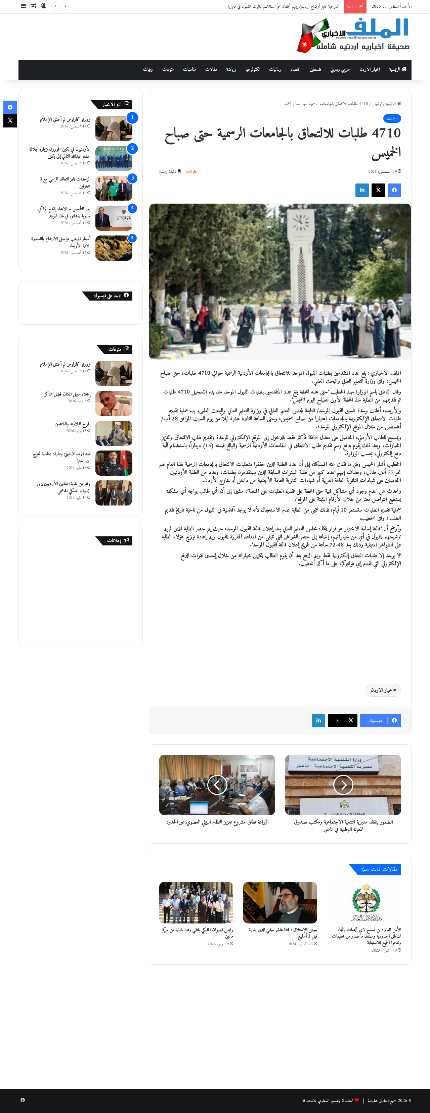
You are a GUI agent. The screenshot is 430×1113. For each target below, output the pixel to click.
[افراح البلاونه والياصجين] (113, 433)
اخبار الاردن (369, 69)
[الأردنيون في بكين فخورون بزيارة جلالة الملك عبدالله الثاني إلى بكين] (113, 158)
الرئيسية (395, 69)
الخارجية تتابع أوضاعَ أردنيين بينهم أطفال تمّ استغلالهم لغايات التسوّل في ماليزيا (284, 6)
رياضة (231, 69)
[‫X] (378, 190)
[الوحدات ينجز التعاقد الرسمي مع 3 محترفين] (113, 188)
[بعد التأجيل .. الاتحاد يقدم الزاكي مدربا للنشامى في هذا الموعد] (113, 218)
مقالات (211, 69)
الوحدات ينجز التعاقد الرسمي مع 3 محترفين (65, 183)
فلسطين (315, 69)
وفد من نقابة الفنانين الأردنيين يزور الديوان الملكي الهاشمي (63, 487)
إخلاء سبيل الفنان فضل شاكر (67, 394)
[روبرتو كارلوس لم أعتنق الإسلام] (113, 128)
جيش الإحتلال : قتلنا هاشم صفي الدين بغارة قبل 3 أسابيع (283, 933)
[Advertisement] (148, 35)
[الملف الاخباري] (349, 36)
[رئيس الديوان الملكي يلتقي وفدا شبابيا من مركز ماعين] (196, 902)
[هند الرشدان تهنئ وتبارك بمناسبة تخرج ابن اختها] (113, 463)
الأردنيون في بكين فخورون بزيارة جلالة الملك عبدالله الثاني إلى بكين (60, 153)
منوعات (168, 69)
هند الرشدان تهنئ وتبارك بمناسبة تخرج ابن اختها (61, 457)
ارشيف (377, 104)
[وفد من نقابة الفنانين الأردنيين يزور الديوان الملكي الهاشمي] (113, 493)
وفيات (148, 69)
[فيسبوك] (394, 190)
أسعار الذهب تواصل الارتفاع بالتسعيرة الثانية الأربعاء (60, 242)
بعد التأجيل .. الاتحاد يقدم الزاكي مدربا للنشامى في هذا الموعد (64, 212)
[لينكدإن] (362, 190)
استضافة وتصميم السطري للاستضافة (327, 1101)
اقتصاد (295, 69)
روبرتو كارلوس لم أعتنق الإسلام (65, 119)
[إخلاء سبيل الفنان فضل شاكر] (113, 403)
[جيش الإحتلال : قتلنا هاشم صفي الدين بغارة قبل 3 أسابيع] (280, 902)
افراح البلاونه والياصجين (72, 424)
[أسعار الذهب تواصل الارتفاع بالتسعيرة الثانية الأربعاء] (113, 248)
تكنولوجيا (253, 69)
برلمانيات (275, 69)
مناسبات (189, 69)
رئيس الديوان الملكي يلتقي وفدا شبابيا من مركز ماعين (197, 933)
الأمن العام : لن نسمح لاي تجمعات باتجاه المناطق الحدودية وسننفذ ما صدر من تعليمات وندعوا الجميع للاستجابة (366, 936)
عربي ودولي (340, 69)
